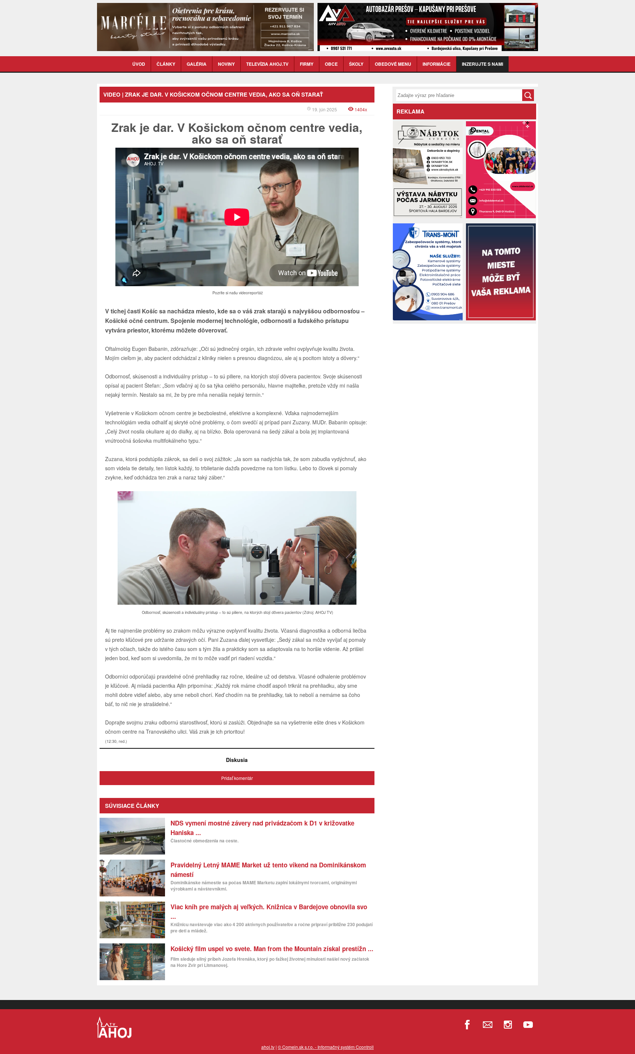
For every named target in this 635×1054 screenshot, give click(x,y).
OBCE (331, 64)
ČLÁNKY (166, 64)
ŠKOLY (356, 64)
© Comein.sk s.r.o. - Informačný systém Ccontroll (326, 1047)
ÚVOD (138, 64)
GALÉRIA (197, 64)
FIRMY (306, 64)
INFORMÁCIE (437, 64)
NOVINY (226, 64)
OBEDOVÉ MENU (393, 64)
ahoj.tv (268, 1047)
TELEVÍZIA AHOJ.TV (267, 64)
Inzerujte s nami (482, 64)
